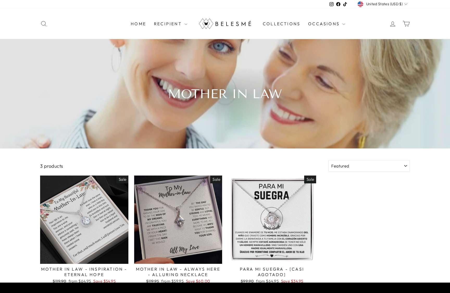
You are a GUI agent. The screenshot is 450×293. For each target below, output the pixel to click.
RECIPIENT (168, 23)
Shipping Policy (216, 288)
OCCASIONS (324, 23)
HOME (138, 23)
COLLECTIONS (281, 23)
